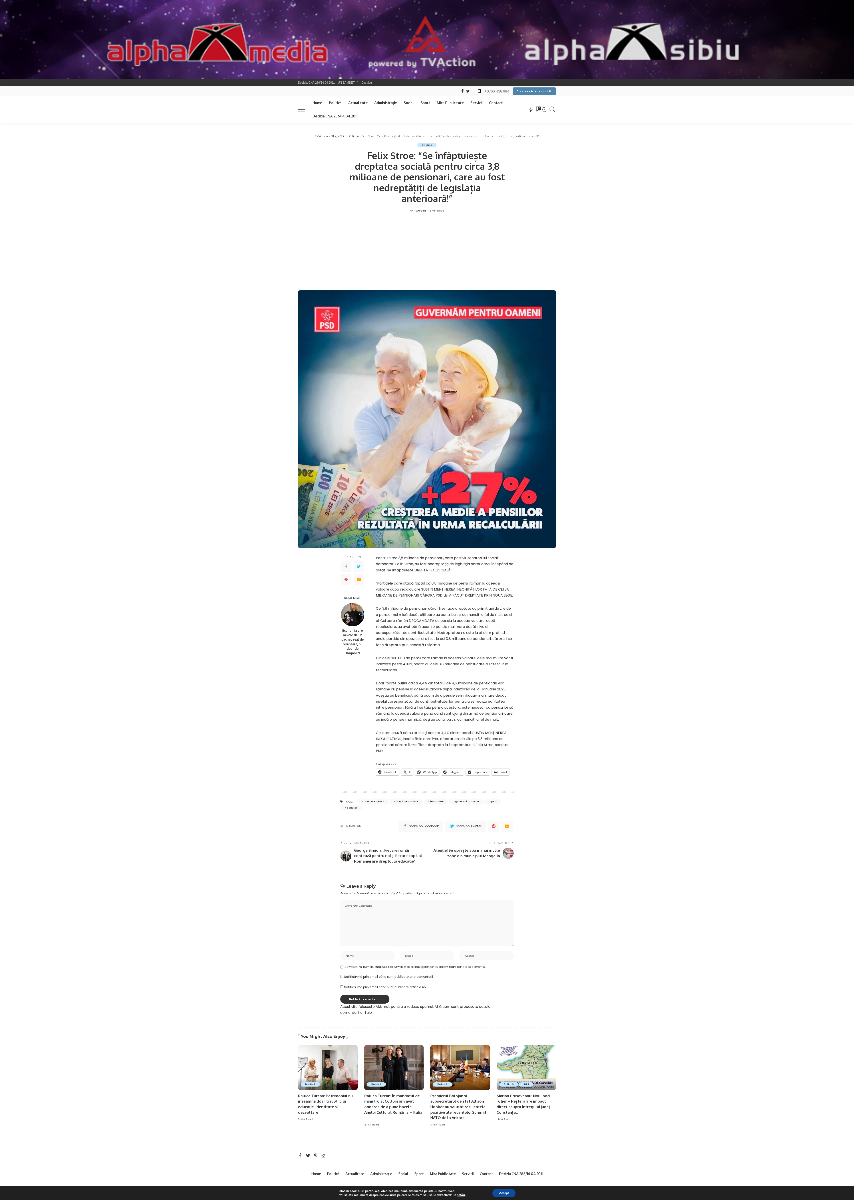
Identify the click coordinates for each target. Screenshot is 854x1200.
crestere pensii (374, 801)
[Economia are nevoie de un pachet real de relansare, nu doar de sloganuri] (352, 614)
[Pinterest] (346, 579)
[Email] (359, 579)
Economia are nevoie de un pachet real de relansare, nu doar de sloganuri (352, 642)
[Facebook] (346, 566)
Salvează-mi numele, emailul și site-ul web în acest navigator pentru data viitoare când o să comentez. (415, 967)
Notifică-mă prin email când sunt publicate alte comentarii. (388, 977)
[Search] (552, 109)
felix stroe (437, 801)
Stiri (526, 1084)
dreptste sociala (407, 801)
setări (461, 1195)
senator (352, 807)
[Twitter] (359, 566)
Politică (427, 145)
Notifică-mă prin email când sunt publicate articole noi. (385, 987)
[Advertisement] (427, 252)
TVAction (419, 211)
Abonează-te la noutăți (534, 91)
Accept (504, 1193)
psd (494, 801)
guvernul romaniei (467, 801)
